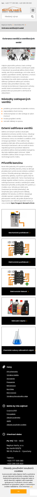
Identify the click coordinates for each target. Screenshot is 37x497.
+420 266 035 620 (25, 3)
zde (31, 487)
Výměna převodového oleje (17, 396)
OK (18, 491)
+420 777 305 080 (11, 3)
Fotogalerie (11, 414)
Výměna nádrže (13, 375)
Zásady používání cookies (16, 425)
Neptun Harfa (7, 25)
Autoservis (11, 379)
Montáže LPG (19, 25)
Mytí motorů (11, 393)
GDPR (9, 421)
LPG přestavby (12, 371)
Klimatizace (11, 386)
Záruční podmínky (13, 417)
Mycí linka (10, 389)
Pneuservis (11, 382)
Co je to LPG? (12, 410)
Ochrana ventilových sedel (13, 28)
